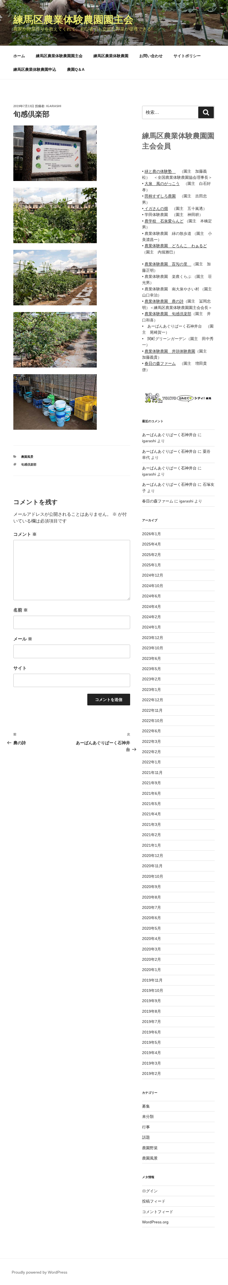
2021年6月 (151, 793)
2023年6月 (151, 658)
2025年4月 (151, 544)
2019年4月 (151, 1052)
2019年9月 (151, 1001)
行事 (146, 1127)
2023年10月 (152, 648)
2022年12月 (152, 700)
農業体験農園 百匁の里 (168, 264)
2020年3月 (151, 949)
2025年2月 (151, 554)
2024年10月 (152, 586)
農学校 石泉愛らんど (164, 221)
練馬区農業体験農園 (110, 56)
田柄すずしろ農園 (160, 196)
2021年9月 (151, 783)
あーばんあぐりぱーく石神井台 (169, 434)
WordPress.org (155, 1222)
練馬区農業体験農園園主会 (73, 19)
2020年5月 (151, 928)
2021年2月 (151, 835)
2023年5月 (151, 669)
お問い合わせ (151, 56)
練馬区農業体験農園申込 (34, 69)
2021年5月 (151, 803)
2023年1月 (151, 689)
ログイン (150, 1191)
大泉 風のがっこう (162, 183)
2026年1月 (151, 534)
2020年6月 (151, 918)
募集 (146, 1106)
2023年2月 (151, 679)
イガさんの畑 (155, 208)
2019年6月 (151, 1032)
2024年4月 (151, 606)
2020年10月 (152, 876)
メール (22, 639)
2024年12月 (152, 575)
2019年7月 (151, 1021)
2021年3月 (151, 824)
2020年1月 (151, 969)
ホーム (19, 56)
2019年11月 (152, 980)
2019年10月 (152, 990)
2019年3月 (151, 1063)
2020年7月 (151, 907)
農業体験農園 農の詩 (164, 301)
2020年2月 (151, 959)
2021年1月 (151, 845)
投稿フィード (153, 1201)
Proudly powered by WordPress (39, 1272)
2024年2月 (151, 617)
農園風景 (27, 456)
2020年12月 (152, 855)
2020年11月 (152, 866)
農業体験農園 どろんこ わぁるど (176, 245)
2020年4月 (151, 938)
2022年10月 (152, 720)
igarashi (53, 106)
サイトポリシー (187, 56)
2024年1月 (151, 627)
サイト (20, 668)
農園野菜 (150, 1148)
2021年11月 (152, 772)
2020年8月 (151, 897)
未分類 (148, 1116)
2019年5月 (151, 1042)
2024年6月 (151, 596)
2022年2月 (151, 752)
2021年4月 (151, 814)
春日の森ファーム (160, 363)
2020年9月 (151, 886)
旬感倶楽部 (28, 464)
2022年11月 (152, 710)
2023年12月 (152, 637)
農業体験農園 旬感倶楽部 (168, 313)
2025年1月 (151, 565)
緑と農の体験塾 (160, 171)
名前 (20, 610)
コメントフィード (157, 1211)
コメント (25, 534)
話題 (146, 1137)
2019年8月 (151, 1011)
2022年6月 (151, 731)
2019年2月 (151, 1073)
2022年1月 (151, 762)
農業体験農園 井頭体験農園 (170, 351)
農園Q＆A (76, 69)
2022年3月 (151, 741)
